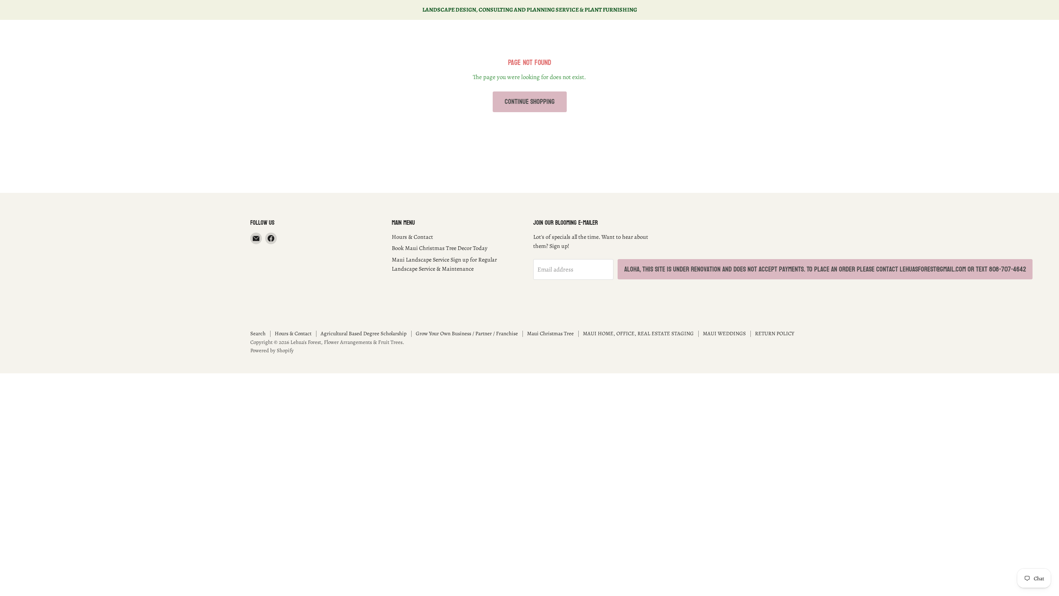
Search (258, 333)
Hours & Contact (412, 237)
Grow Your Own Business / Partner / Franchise (467, 333)
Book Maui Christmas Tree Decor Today (439, 248)
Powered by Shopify (272, 350)
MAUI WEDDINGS (724, 333)
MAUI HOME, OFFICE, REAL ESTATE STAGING (638, 333)
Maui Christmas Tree (550, 333)
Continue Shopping (530, 101)
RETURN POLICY (774, 333)
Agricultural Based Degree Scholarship (364, 333)
